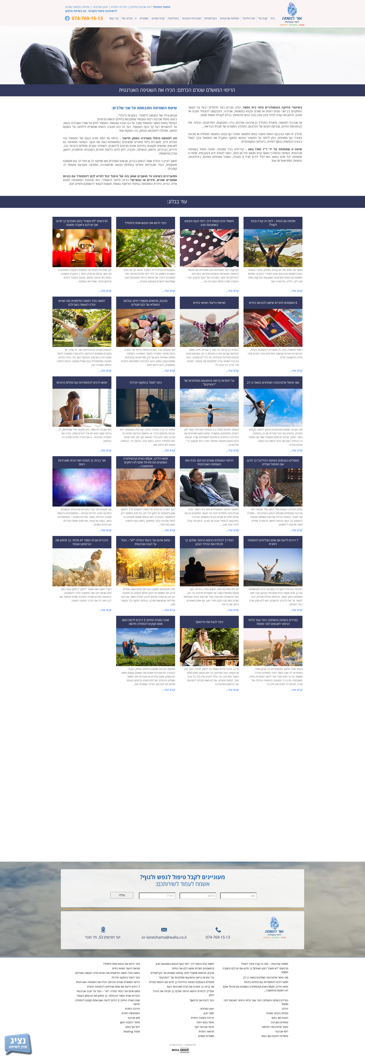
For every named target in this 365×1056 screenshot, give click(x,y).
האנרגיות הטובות (191, 18)
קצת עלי (262, 18)
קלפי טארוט (158, 18)
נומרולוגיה (173, 18)
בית (273, 18)
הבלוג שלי (127, 18)
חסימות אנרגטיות (229, 18)
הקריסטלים (210, 18)
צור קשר (113, 18)
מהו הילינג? (248, 18)
